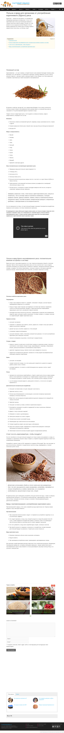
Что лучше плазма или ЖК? (20, 704)
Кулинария (40, 9)
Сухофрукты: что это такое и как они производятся (16, 597)
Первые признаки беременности (46, 704)
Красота (20, 9)
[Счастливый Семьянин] (15, 3)
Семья (2, 9)
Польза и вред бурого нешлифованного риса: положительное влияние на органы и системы (29, 42)
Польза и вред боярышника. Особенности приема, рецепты (42, 597)
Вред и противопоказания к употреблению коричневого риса (22, 46)
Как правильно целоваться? (20, 698)
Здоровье (14, 9)
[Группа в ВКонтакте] (54, 4)
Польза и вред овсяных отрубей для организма (16, 611)
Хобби (34, 9)
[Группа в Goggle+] (61, 4)
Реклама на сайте (42, 724)
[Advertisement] (30, 60)
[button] (5, 9)
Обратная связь (30, 725)
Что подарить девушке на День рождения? (46, 699)
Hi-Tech (46, 9)
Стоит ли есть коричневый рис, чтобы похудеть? (19, 44)
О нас (28, 724)
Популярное (11, 694)
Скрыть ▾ (52, 38)
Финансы (28, 9)
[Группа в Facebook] (56, 4)
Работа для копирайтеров (32, 727)
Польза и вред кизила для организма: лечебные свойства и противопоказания (42, 611)
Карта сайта (41, 725)
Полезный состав (13, 40)
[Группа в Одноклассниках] (58, 4)
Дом (8, 9)
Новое (17, 694)
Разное (52, 9)
